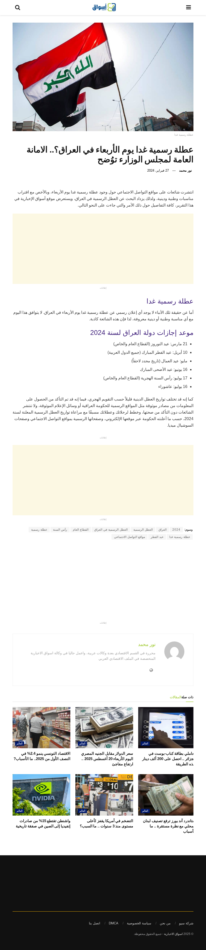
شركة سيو (186, 923)
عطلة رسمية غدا (179, 537)
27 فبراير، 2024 (158, 170)
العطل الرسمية (143, 529)
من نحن (165, 923)
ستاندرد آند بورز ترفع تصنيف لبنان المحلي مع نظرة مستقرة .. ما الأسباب (169, 826)
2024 (176, 529)
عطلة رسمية (39, 529)
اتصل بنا (94, 923)
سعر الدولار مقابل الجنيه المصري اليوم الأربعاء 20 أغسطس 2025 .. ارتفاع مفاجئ (107, 758)
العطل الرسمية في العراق (111, 529)
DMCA (113, 923)
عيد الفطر (157, 537)
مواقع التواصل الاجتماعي (129, 537)
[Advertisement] (99, 249)
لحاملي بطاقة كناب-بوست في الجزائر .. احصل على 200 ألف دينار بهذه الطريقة (169, 758)
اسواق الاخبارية (173, 934)
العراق (163, 529)
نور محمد (185, 170)
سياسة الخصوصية (139, 923)
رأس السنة (60, 529)
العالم (145, 743)
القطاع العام (80, 529)
